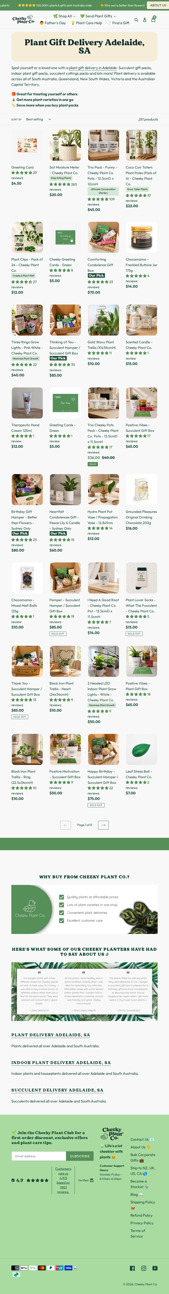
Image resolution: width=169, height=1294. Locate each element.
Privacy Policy (141, 1223)
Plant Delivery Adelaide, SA (50, 1035)
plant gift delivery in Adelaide (93, 67)
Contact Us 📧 (142, 1139)
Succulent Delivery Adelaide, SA (57, 1090)
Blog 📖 (136, 1194)
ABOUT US (152, 5)
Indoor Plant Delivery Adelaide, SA (61, 1062)
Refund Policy (141, 1215)
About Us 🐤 (140, 1147)
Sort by (16, 119)
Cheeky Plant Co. (146, 1284)
